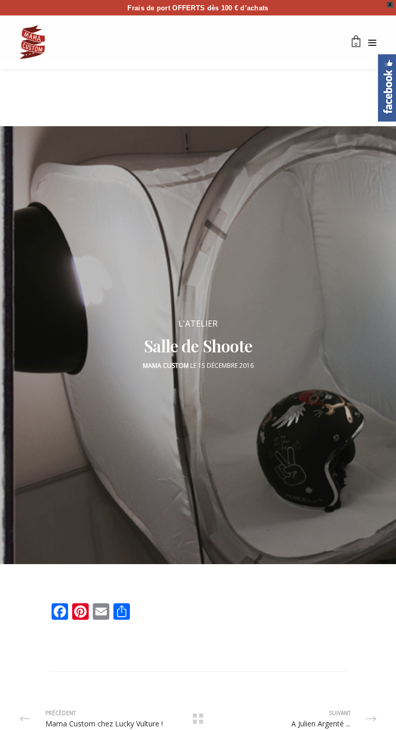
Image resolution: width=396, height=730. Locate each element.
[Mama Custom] (32, 42)
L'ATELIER (198, 323)
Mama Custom (166, 365)
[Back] (198, 719)
